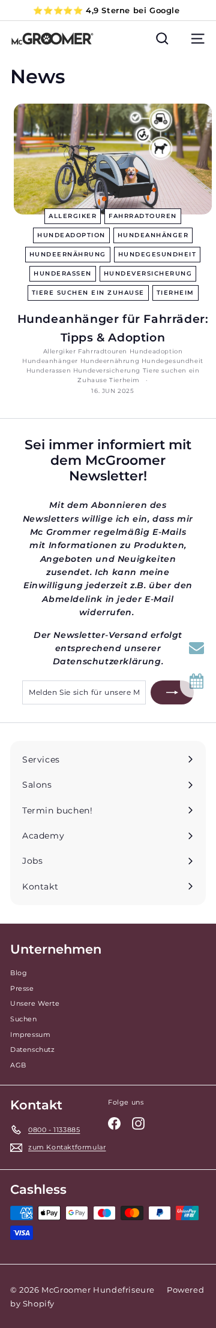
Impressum (30, 1034)
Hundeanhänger (153, 235)
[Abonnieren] (172, 692)
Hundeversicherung (148, 273)
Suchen (23, 1019)
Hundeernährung (67, 254)
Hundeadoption (71, 235)
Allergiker (73, 216)
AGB (18, 1065)
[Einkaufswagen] (180, 39)
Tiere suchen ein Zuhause (88, 293)
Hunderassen (63, 273)
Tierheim (175, 293)
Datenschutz (32, 1049)
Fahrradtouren (143, 216)
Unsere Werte (34, 1003)
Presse (22, 988)
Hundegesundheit (157, 254)
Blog (18, 973)
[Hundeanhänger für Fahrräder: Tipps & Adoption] (113, 159)
